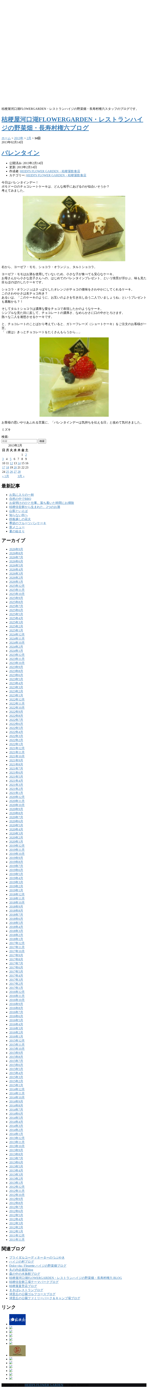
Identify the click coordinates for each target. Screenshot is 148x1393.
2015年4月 (16, 1073)
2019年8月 (16, 862)
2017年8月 (16, 959)
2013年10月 (17, 1146)
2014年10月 (17, 1097)
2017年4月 (16, 975)
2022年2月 (16, 740)
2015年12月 (17, 1040)
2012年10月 (17, 1195)
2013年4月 (16, 1170)
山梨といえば (18, 511)
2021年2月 (16, 788)
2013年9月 (16, 1150)
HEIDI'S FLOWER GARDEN (44, 1385)
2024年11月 (17, 638)
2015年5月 (16, 1069)
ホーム (6, 138)
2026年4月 (16, 569)
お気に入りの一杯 (21, 494)
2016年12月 (17, 992)
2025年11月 (17, 590)
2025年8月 (16, 602)
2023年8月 (16, 671)
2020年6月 (16, 821)
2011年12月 (17, 1235)
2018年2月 (16, 935)
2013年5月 (16, 1166)
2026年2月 (16, 577)
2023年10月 (17, 663)
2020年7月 (16, 817)
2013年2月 (16, 1178)
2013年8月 (16, 1154)
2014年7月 (16, 1109)
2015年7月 (16, 1061)
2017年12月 (17, 943)
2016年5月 (16, 1020)
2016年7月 (16, 1012)
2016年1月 (16, 1036)
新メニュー (17, 527)
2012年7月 (16, 1207)
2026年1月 (16, 581)
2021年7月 (16, 768)
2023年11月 (17, 659)
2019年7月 (16, 866)
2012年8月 (16, 1203)
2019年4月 (16, 878)
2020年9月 (16, 809)
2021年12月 (17, 748)
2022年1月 (16, 744)
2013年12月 (17, 1138)
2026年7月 (16, 557)
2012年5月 (16, 1215)
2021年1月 (16, 793)
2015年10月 (17, 1048)
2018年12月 (17, 894)
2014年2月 (16, 1130)
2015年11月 (17, 1044)
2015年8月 (16, 1056)
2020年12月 (17, 797)
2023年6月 (16, 675)
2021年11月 (17, 752)
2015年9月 (16, 1052)
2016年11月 (17, 996)
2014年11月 (17, 1093)
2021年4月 (16, 780)
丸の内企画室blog (21, 1269)
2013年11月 (17, 1142)
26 (11, 471)
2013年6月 (16, 1162)
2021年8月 (16, 764)
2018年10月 (17, 902)
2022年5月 (16, 728)
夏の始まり (17, 531)
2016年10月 (17, 1000)
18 (7, 467)
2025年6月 (16, 610)
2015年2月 (16, 1081)
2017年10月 (17, 951)
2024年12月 (17, 634)
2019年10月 (17, 853)
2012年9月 (16, 1199)
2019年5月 (16, 874)
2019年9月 (16, 858)
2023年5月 (16, 679)
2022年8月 (16, 715)
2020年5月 (16, 825)
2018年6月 (16, 918)
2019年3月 (16, 882)
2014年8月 (16, 1105)
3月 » (21, 476)
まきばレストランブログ (26, 1290)
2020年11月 (17, 801)
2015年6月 (16, 1065)
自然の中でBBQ (20, 498)
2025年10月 (17, 594)
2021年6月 (16, 772)
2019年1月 (16, 890)
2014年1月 (16, 1134)
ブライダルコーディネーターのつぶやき (37, 1257)
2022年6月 (16, 724)
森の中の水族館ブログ (24, 1273)
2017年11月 (17, 947)
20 (15, 467)
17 (3, 467)
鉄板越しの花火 (20, 519)
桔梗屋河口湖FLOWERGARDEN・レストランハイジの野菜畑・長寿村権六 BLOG (65, 1277)
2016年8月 (16, 1008)
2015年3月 (16, 1077)
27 (15, 471)
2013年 (18, 138)
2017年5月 (16, 971)
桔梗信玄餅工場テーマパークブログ (34, 1282)
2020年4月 (16, 829)
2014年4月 (16, 1121)
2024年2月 (16, 646)
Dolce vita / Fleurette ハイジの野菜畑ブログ (37, 1265)
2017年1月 (16, 987)
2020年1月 (16, 841)
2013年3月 (16, 1174)
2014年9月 (16, 1101)
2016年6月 (16, 1016)
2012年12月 (17, 1186)
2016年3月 (16, 1028)
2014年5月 (16, 1117)
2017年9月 (16, 955)
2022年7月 (16, 719)
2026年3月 (16, 573)
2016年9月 (16, 1004)
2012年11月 (17, 1190)
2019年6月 (16, 870)
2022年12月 (17, 699)
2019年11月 (17, 849)
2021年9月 (16, 760)
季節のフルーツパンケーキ (27, 523)
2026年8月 (16, 553)
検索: (5, 436)
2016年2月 (16, 1032)
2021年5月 (16, 776)
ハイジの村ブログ (21, 1261)
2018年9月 (16, 906)
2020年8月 (16, 813)
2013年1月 (16, 1182)
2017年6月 (16, 967)
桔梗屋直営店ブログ (23, 1286)
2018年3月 (16, 931)
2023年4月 (16, 683)
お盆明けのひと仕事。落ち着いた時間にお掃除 (41, 502)
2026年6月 (16, 561)
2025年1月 (16, 630)
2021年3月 (16, 784)
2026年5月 (16, 565)
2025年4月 (16, 618)
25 (7, 471)
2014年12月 (17, 1089)
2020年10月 (17, 805)
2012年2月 (16, 1227)
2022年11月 (17, 703)
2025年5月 (16, 614)
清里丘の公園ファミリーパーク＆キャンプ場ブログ (44, 1298)
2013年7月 (16, 1158)
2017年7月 (16, 963)
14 (19, 463)
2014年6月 (16, 1113)
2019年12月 (17, 845)
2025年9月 (16, 598)
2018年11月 (17, 898)
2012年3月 (16, 1223)
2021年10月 (17, 756)
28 (19, 471)
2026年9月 (16, 549)
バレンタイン (21, 152)
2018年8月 (16, 910)
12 (11, 463)
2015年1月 (16, 1085)
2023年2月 (16, 691)
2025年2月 (16, 626)
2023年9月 (16, 667)
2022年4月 (16, 732)
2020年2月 (16, 837)
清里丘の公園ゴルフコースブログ (32, 1294)
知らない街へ (18, 515)
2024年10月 (17, 642)
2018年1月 (16, 939)
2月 (29, 138)
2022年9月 (16, 711)
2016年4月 (16, 1024)
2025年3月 (16, 622)
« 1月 (5, 476)
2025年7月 (16, 606)
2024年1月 (16, 650)
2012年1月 (16, 1231)
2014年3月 (16, 1126)
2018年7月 (16, 914)
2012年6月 (16, 1211)
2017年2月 (16, 983)
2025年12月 (17, 585)
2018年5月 (16, 922)
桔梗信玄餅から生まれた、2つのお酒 (34, 507)
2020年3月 (16, 833)
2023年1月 (16, 695)
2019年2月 (16, 886)
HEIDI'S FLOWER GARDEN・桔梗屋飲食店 (56, 175)
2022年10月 (17, 707)
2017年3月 (16, 979)
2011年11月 (17, 1239)
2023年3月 (16, 687)
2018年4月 (16, 927)
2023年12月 (17, 654)
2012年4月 (16, 1219)
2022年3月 (16, 736)
